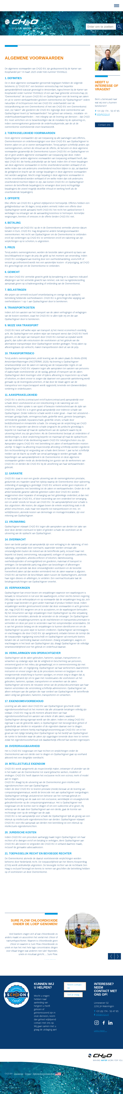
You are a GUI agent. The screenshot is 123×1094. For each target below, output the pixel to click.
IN (110, 1022)
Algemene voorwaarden (43, 1073)
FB (104, 1022)
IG (97, 1022)
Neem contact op (74, 986)
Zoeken (120, 26)
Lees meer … (100, 1030)
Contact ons (104, 124)
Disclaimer (18, 1073)
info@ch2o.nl (103, 114)
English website (58, 1073)
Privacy (28, 1073)
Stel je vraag (73, 994)
